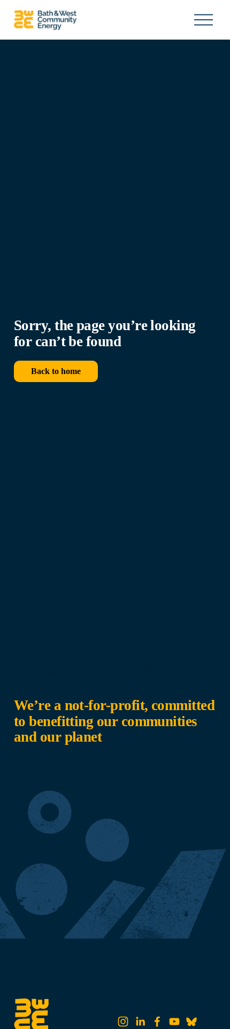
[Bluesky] (191, 1021)
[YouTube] (174, 1021)
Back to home (56, 371)
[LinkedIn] (140, 1021)
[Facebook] (157, 1021)
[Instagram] (123, 1021)
